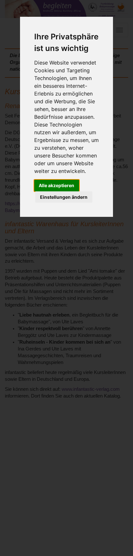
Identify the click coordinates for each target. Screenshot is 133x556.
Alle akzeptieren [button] (56, 185)
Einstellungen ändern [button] (63, 197)
